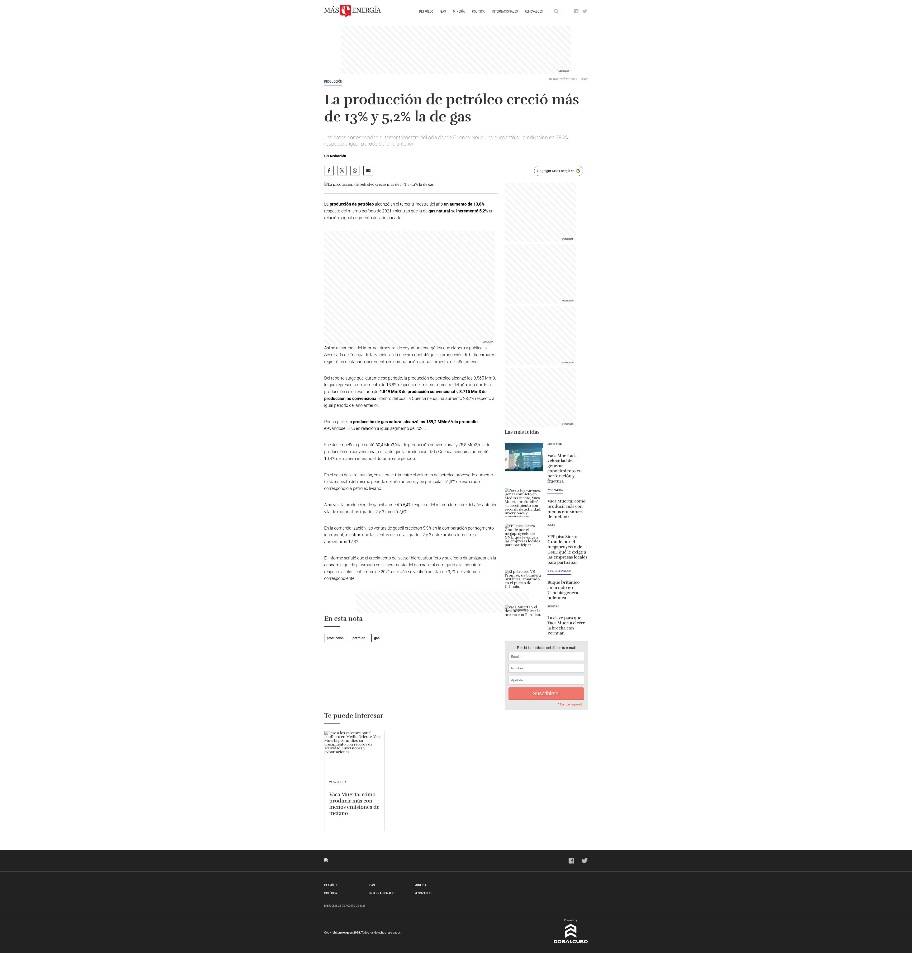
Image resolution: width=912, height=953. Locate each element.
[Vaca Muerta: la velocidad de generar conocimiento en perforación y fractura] (524, 457)
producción (333, 81)
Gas (443, 11)
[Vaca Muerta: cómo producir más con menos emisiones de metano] (524, 502)
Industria (553, 606)
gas (377, 638)
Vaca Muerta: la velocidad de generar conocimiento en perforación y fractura (564, 468)
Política (478, 11)
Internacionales (505, 11)
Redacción (338, 156)
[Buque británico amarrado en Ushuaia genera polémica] (524, 584)
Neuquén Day (554, 444)
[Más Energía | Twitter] (585, 11)
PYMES (551, 525)
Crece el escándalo (559, 571)
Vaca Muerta (555, 489)
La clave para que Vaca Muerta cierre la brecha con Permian (566, 625)
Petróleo (426, 11)
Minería (459, 11)
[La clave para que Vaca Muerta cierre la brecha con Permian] (524, 619)
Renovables (534, 11)
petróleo (358, 638)
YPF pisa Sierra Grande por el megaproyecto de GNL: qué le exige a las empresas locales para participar (567, 549)
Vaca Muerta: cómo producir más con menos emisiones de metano (566, 508)
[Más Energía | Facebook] (577, 11)
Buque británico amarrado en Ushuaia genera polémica (563, 590)
